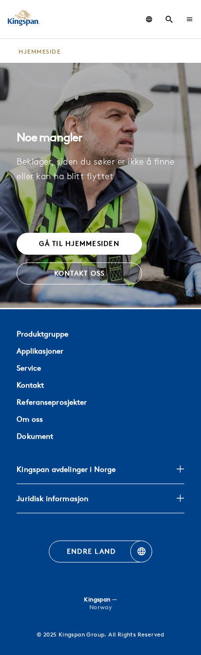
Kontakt (30, 385)
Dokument (35, 436)
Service (29, 368)
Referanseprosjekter (52, 402)
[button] (189, 19)
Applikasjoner (40, 351)
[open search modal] (169, 19)
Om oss (30, 419)
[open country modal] (149, 19)
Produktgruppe (42, 333)
